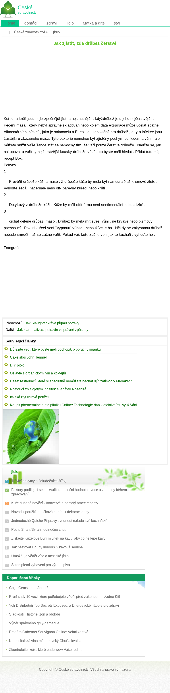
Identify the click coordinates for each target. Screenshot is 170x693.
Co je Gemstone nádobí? (28, 588)
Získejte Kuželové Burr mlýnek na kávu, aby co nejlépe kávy (58, 538)
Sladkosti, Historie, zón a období (34, 614)
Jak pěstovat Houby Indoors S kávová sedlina (47, 547)
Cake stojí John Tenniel (28, 357)
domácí (30, 23)
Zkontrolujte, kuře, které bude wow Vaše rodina (46, 649)
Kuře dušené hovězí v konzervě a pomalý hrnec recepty (54, 503)
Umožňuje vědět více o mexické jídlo (40, 556)
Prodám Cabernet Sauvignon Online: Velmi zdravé (48, 632)
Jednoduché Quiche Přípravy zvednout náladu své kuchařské (59, 521)
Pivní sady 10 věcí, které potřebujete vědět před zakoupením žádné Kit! (64, 597)
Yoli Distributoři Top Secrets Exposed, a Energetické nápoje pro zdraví (64, 605)
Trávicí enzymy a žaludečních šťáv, (38, 481)
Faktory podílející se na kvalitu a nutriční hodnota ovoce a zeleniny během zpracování (69, 492)
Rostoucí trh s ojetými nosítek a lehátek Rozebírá (48, 389)
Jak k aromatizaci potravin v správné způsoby (53, 330)
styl (117, 23)
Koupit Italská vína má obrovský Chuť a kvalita (45, 641)
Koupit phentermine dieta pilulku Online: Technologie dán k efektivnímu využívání (73, 405)
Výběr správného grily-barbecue (34, 623)
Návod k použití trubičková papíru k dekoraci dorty (50, 512)
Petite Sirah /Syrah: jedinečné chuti (38, 529)
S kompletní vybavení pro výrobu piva (40, 565)
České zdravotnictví (29, 32)
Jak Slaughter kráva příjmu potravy (52, 323)
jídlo (70, 23)
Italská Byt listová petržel (29, 397)
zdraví (51, 23)
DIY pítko (17, 365)
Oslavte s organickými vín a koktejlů (38, 373)
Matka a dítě (94, 23)
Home (10, 23)
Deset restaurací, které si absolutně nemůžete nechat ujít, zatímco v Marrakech (71, 381)
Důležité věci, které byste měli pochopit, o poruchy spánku (55, 349)
